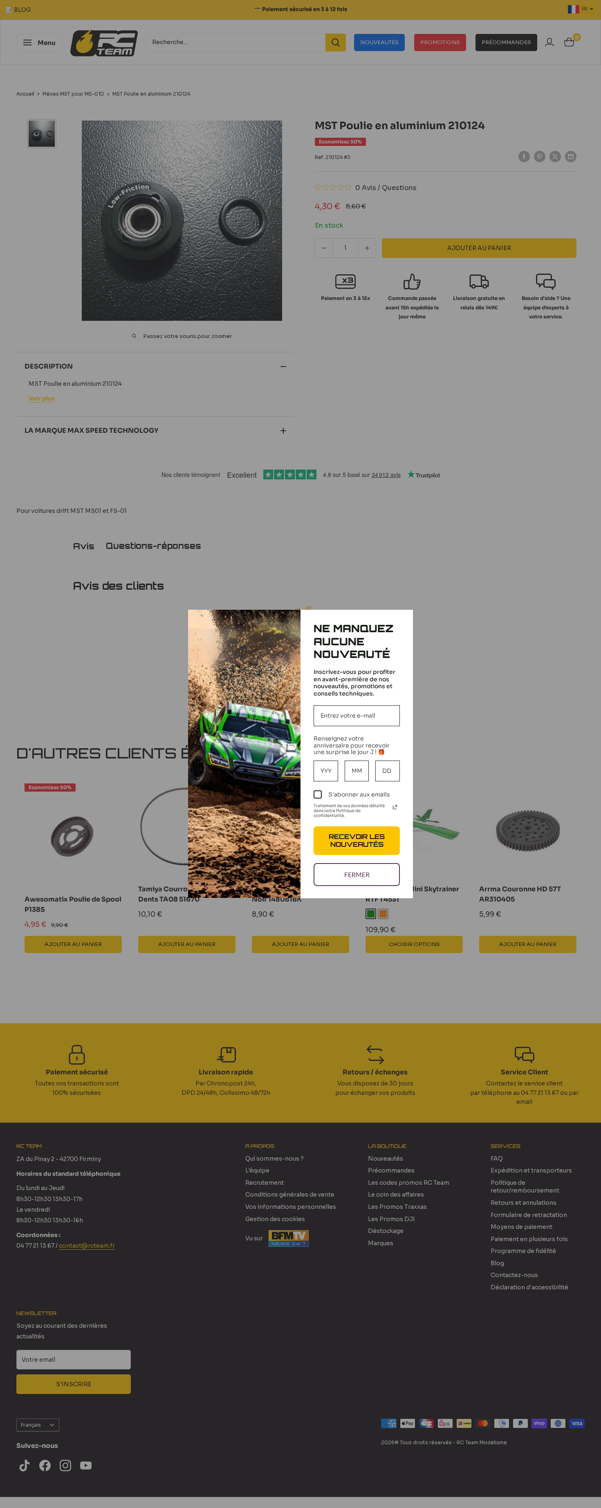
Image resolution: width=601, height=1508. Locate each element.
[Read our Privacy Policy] (395, 807)
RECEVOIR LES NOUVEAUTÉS (357, 840)
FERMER (357, 874)
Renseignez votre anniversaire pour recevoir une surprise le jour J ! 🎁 (352, 745)
